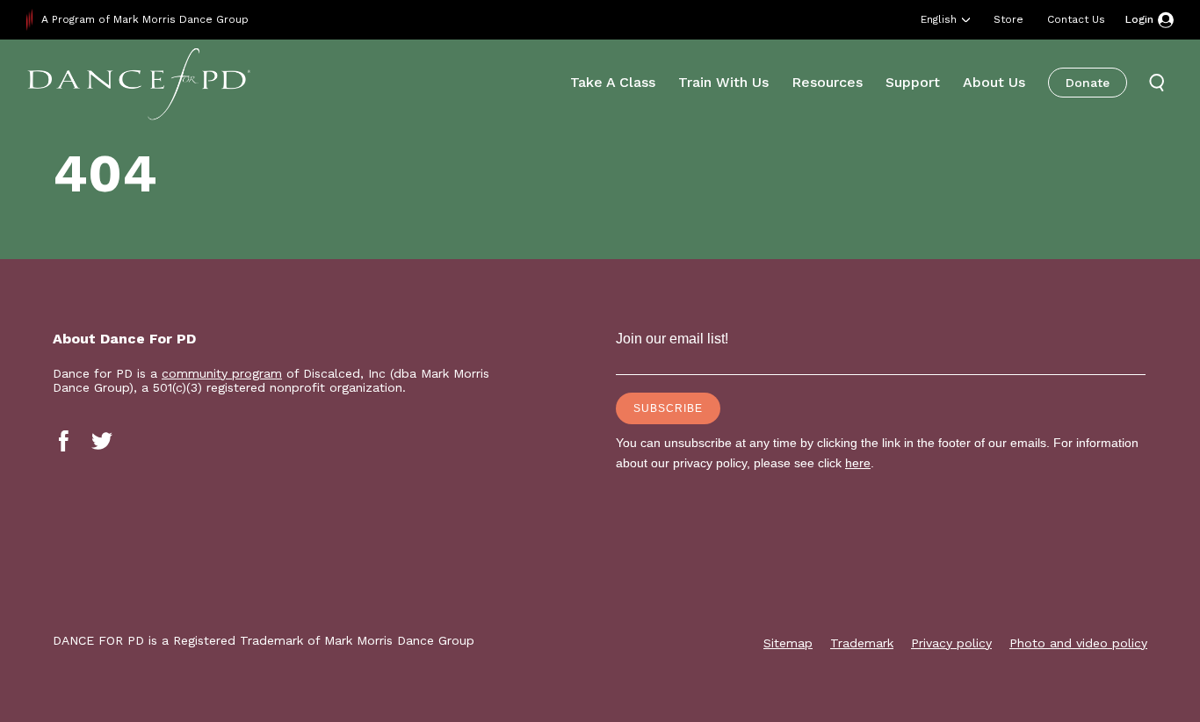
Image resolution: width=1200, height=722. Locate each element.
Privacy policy (951, 643)
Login (1139, 19)
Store (1008, 19)
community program (222, 373)
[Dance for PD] (138, 83)
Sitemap (788, 643)
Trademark (861, 643)
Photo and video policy (1078, 643)
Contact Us (1076, 19)
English (939, 19)
